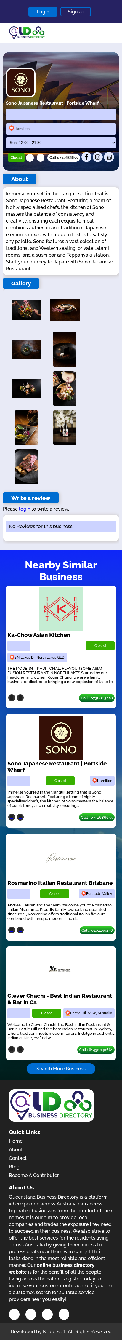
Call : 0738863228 (97, 698)
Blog (14, 1167)
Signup (76, 12)
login (24, 509)
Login (43, 12)
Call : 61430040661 (96, 1050)
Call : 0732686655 (97, 817)
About (16, 1149)
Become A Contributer (34, 1175)
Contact (18, 1158)
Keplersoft (54, 1331)
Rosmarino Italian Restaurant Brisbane (60, 883)
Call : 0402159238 (97, 930)
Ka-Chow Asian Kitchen (38, 634)
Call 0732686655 (63, 158)
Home (16, 1141)
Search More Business (61, 1069)
